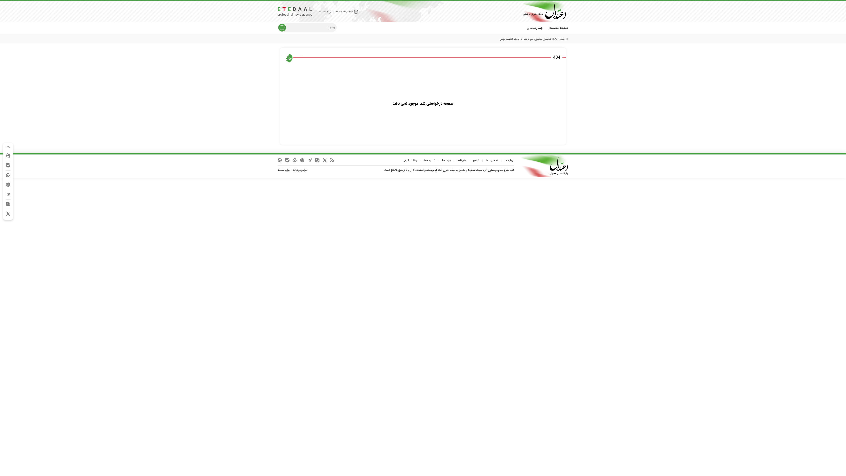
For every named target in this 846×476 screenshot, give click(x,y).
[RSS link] (332, 160)
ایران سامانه (284, 170)
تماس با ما (492, 160)
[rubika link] (8, 184)
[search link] (282, 28)
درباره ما (509, 160)
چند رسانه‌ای (535, 28)
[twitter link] (8, 214)
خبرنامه (462, 160)
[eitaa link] (8, 175)
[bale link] (8, 165)
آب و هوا (429, 160)
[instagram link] (8, 204)
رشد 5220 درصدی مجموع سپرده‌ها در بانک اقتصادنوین (532, 39)
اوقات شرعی (410, 160)
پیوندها (446, 160)
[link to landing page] (543, 11)
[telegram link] (8, 194)
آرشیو (476, 160)
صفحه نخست (558, 28)
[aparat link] (8, 155)
